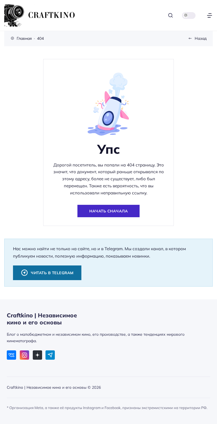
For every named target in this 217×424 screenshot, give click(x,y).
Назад (201, 38)
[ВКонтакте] (11, 355)
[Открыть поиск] (170, 15)
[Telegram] (50, 355)
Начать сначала (108, 210)
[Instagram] (24, 355)
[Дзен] (37, 355)
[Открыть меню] (209, 15)
